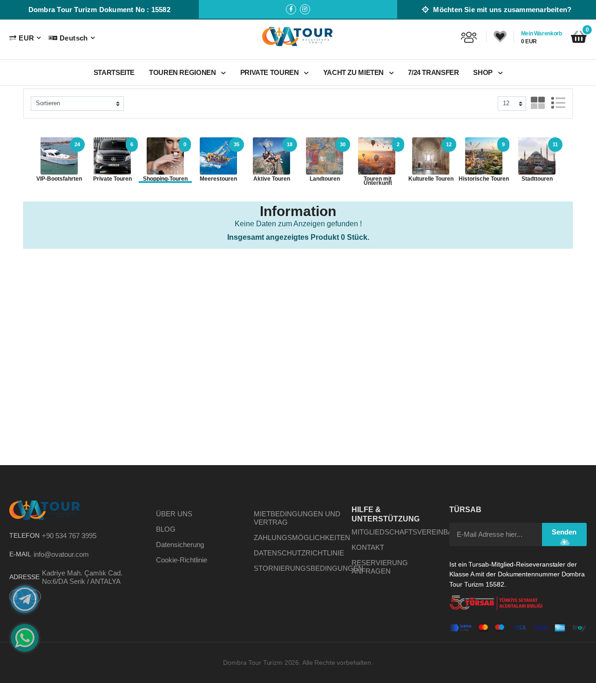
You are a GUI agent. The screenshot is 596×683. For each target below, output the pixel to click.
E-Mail (20, 554)
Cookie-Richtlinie (181, 560)
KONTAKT (368, 547)
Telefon (24, 535)
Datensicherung (180, 544)
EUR (26, 38)
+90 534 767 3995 (69, 536)
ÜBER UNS (174, 514)
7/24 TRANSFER (433, 72)
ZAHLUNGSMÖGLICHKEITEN (302, 537)
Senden (564, 532)
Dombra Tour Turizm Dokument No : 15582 (99, 10)
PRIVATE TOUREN (270, 72)
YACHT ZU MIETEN (354, 72)
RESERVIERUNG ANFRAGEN (380, 567)
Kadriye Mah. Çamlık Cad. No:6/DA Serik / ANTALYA (82, 577)
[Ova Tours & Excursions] (298, 36)
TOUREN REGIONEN (183, 72)
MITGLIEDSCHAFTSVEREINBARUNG (413, 532)
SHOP (483, 72)
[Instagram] (305, 9)
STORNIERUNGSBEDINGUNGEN (308, 568)
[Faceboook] (291, 9)
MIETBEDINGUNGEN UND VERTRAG (297, 518)
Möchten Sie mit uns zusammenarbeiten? (501, 10)
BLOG (166, 529)
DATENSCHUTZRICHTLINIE (299, 553)
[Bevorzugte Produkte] (500, 36)
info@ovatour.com (61, 554)
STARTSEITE (114, 72)
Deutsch (74, 38)
